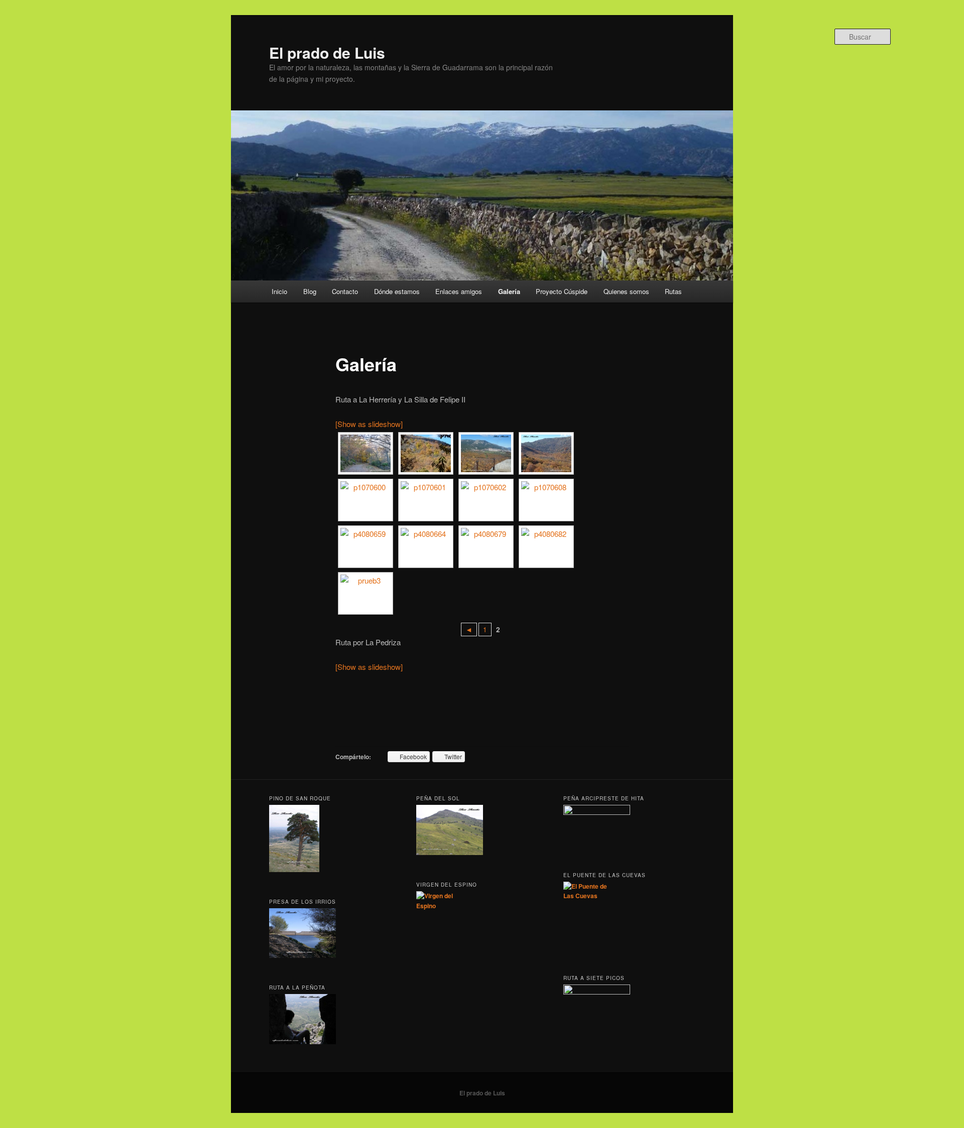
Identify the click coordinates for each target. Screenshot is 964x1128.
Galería (509, 291)
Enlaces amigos (458, 291)
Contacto (345, 291)
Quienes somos (626, 291)
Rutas (673, 291)
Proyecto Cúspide (561, 291)
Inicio (279, 291)
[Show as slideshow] (369, 423)
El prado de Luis (327, 52)
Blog (309, 291)
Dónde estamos (397, 291)
